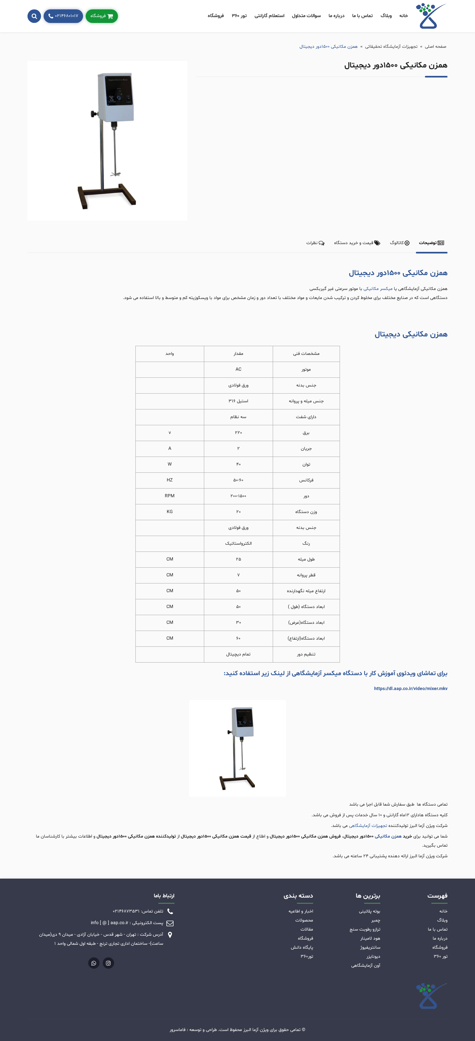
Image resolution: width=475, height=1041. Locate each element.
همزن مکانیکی (388, 836)
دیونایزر (373, 956)
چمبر (375, 920)
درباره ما (336, 16)
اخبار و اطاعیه (301, 911)
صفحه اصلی (435, 47)
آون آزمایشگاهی (365, 966)
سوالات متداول (306, 16)
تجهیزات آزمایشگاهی (368, 826)
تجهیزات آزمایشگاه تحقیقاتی (391, 47)
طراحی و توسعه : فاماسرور (193, 1030)
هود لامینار (370, 938)
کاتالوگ (397, 243)
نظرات (312, 243)
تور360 (307, 956)
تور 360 (239, 16)
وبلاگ (386, 16)
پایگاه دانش (302, 947)
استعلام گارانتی (269, 16)
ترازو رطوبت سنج (365, 929)
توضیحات (428, 243)
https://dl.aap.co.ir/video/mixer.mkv (411, 689)
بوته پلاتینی (369, 911)
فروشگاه (216, 16)
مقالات (307, 929)
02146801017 (66, 16)
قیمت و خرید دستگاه (353, 243)
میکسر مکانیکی (378, 289)
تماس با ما (362, 16)
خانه (403, 16)
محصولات (304, 920)
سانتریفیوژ (370, 947)
